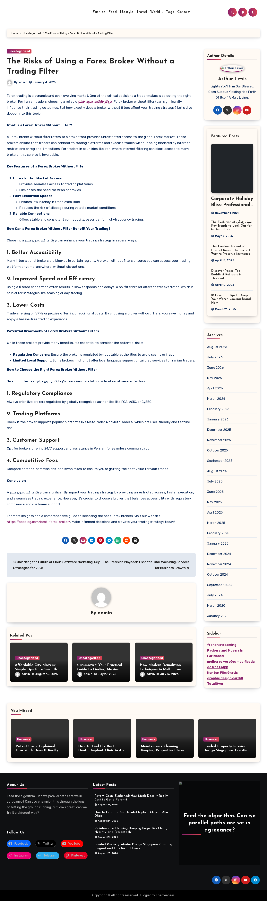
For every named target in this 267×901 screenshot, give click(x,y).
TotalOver (215, 684)
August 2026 (217, 347)
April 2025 (215, 512)
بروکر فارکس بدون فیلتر (95, 101)
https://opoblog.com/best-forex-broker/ (38, 522)
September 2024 (219, 585)
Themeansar (165, 895)
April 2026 (215, 388)
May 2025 (214, 502)
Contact (184, 12)
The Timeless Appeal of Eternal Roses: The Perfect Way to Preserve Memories (230, 250)
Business (23, 739)
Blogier (145, 895)
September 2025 (219, 461)
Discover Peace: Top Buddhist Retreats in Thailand (226, 274)
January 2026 (217, 419)
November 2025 (219, 440)
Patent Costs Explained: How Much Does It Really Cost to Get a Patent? (37, 751)
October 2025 (217, 450)
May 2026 (214, 378)
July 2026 (215, 357)
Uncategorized (19, 51)
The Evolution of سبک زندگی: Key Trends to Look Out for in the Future (231, 226)
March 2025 (216, 523)
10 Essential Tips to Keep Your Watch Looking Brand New (231, 299)
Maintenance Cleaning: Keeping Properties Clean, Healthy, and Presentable (163, 751)
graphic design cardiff (225, 678)
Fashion (99, 12)
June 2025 (215, 492)
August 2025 (217, 471)
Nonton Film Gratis (222, 673)
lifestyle (127, 12)
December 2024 (219, 554)
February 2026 (218, 409)
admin (23, 82)
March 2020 (216, 605)
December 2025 (219, 430)
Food (112, 12)
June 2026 (215, 367)
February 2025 (218, 533)
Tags (170, 12)
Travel (141, 12)
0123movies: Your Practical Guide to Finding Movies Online (99, 669)
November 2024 (219, 564)
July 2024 (215, 595)
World (155, 12)
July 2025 (214, 481)
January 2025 (217, 543)
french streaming (222, 645)
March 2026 (216, 399)
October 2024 (217, 574)
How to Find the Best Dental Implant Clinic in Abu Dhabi (102, 751)
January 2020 (217, 616)
